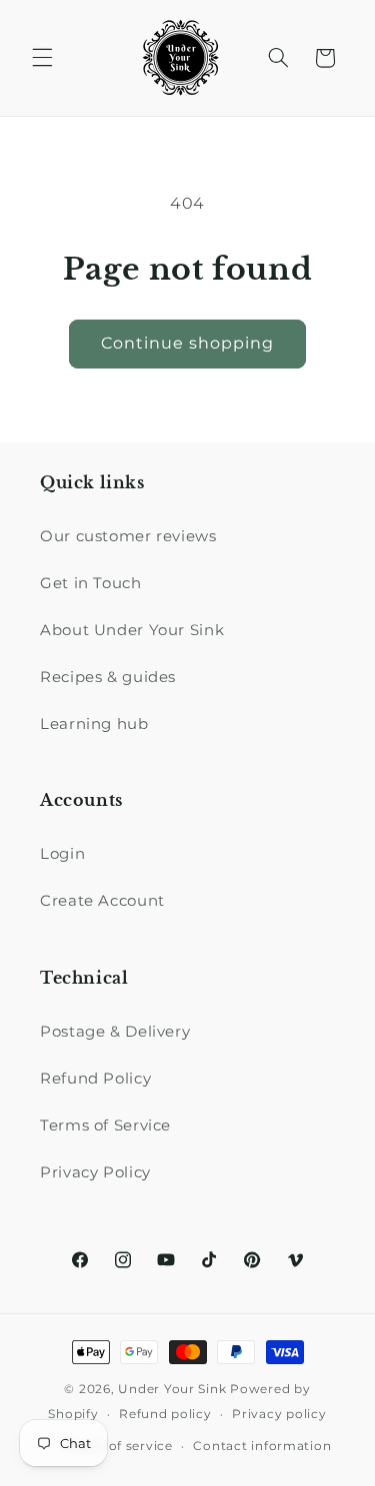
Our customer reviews (128, 536)
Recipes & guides (108, 677)
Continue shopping (188, 343)
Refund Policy (95, 1079)
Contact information (262, 1446)
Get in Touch (91, 583)
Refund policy (165, 1414)
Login (62, 854)
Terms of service (118, 1446)
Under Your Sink (172, 1389)
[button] (42, 58)
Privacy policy (279, 1414)
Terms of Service (105, 1125)
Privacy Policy (95, 1172)
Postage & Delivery (115, 1032)
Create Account (102, 901)
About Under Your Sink (132, 630)
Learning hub (94, 724)
